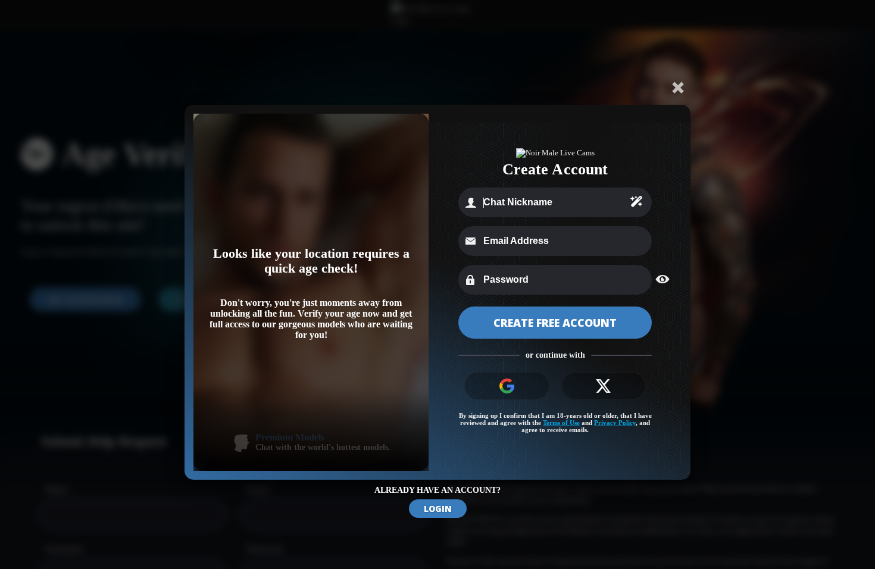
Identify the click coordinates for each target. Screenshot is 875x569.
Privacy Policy (615, 422)
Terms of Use (561, 422)
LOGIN (438, 508)
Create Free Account (555, 322)
